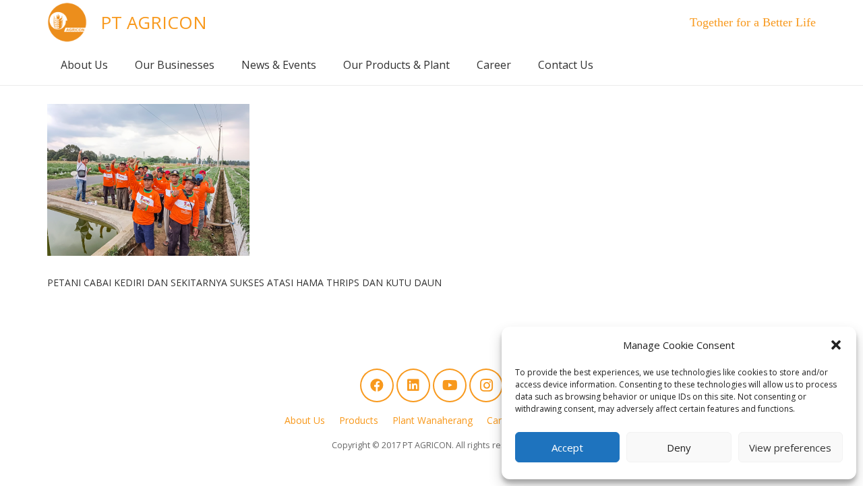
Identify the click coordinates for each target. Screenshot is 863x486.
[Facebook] (377, 385)
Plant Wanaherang (432, 420)
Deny (679, 447)
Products (358, 420)
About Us (305, 420)
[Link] (67, 22)
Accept (567, 447)
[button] (836, 345)
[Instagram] (486, 385)
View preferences (790, 447)
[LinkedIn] (413, 385)
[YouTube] (450, 385)
